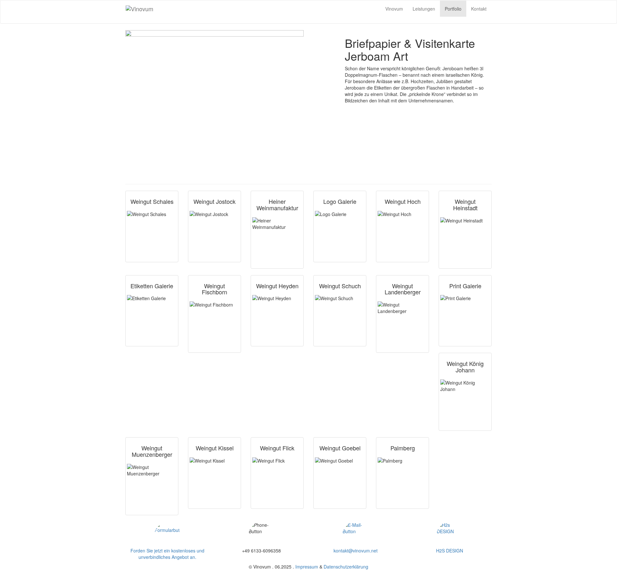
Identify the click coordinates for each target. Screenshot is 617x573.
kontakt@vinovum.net (356, 550)
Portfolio (453, 8)
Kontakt (479, 8)
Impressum (306, 566)
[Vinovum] (160, 9)
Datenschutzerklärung (346, 566)
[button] (167, 534)
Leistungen (424, 8)
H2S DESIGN (449, 550)
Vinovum (394, 8)
